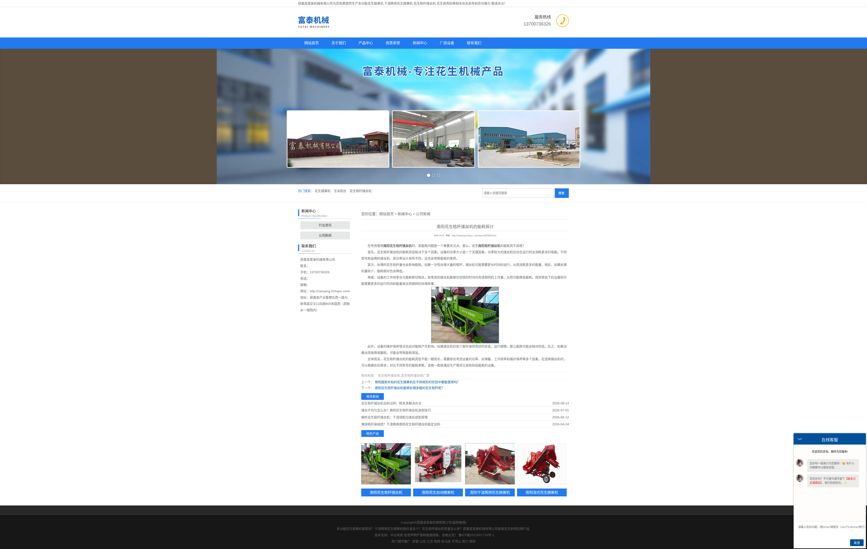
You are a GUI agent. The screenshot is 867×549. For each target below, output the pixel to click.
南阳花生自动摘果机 (438, 492)
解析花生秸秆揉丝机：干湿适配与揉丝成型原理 (394, 417)
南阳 (472, 541)
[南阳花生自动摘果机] (438, 464)
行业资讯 (325, 225)
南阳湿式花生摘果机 (542, 492)
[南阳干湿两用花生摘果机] (490, 464)
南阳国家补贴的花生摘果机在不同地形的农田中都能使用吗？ (417, 382)
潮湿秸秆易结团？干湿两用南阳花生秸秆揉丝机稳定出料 (400, 424)
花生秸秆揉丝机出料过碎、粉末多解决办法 (391, 403)
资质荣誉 (393, 43)
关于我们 (338, 43)
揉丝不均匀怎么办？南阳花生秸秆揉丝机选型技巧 (396, 410)
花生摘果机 (323, 191)
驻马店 (446, 541)
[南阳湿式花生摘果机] (542, 464)
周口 (465, 541)
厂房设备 (447, 43)
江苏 (430, 541)
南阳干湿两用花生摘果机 (490, 492)
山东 (423, 541)
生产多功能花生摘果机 (367, 3)
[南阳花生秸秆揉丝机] (386, 464)
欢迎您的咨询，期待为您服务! (830, 451)
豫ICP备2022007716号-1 (476, 535)
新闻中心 (420, 43)
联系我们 (474, 43)
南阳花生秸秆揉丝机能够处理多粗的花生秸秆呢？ (409, 388)
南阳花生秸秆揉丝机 (386, 492)
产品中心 (366, 43)
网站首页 (311, 43)
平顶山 (456, 541)
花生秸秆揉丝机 (361, 191)
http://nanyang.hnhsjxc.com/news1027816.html (474, 235)
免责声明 (410, 535)
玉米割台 (340, 191)
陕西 (437, 541)
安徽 (415, 541)
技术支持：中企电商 (389, 535)
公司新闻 (325, 235)
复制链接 (459, 522)
